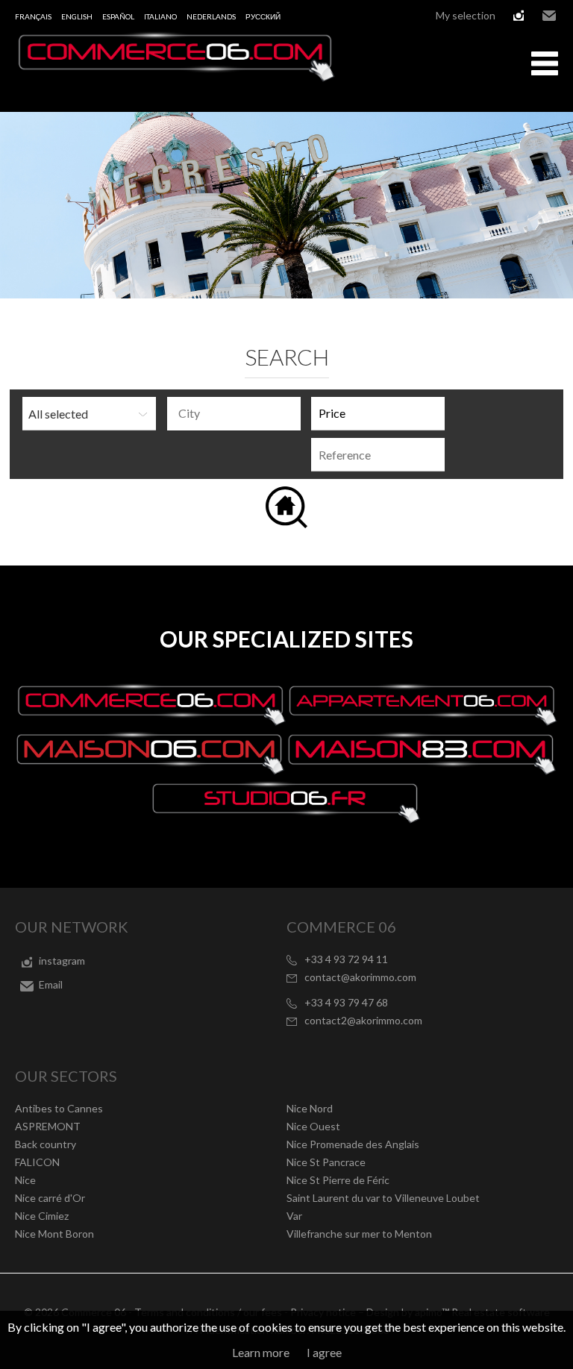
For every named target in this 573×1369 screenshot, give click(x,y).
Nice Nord (309, 1108)
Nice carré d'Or (50, 1197)
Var (294, 1215)
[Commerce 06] (175, 77)
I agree (324, 1352)
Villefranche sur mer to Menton (359, 1233)
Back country (45, 1144)
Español (118, 16)
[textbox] (237, 413)
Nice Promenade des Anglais (352, 1144)
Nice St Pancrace (326, 1162)
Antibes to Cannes (59, 1108)
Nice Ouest (313, 1126)
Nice (25, 1180)
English (77, 16)
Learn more (260, 1352)
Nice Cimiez (42, 1215)
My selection (465, 15)
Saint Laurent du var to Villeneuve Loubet (383, 1197)
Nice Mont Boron (54, 1233)
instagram (518, 16)
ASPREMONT (48, 1126)
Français (33, 16)
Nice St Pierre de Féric (337, 1180)
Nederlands (211, 16)
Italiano (160, 16)
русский (263, 16)
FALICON (37, 1162)
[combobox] (234, 413)
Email (549, 16)
